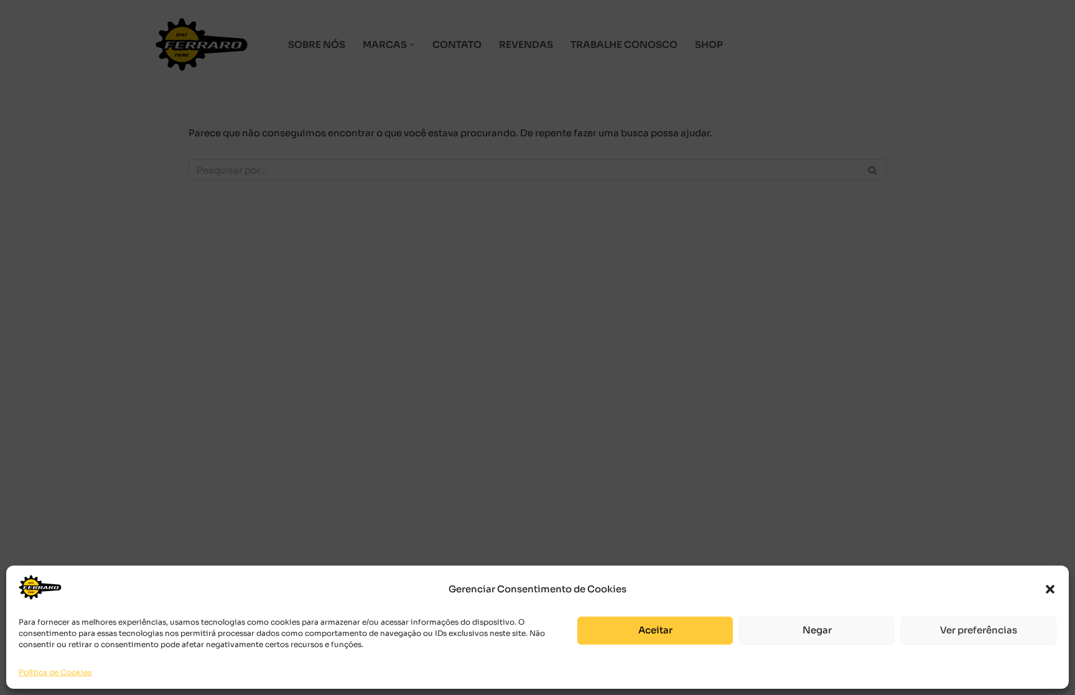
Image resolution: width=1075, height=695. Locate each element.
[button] (1050, 589)
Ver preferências (978, 630)
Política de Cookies (55, 672)
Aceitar (655, 630)
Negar (817, 630)
